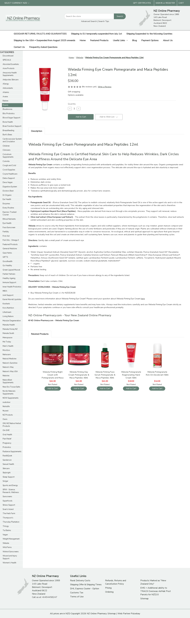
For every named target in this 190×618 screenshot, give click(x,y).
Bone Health (8, 122)
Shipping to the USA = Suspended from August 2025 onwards (44, 40)
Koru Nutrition (8, 308)
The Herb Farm (9, 513)
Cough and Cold (9, 165)
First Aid (6, 236)
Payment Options (150, 40)
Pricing (108, 587)
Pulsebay (135, 613)
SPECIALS (7, 60)
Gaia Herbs (7, 253)
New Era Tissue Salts (11, 387)
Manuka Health (9, 325)
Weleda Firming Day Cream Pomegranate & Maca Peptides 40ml (78, 375)
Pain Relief (7, 439)
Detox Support (9, 178)
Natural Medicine (9, 358)
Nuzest (5, 411)
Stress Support (9, 505)
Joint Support (8, 295)
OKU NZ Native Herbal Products (12, 424)
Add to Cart (52, 357)
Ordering (109, 591)
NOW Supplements (10, 398)
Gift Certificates (142, 3)
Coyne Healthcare (10, 174)
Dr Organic (7, 195)
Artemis (6, 92)
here (143, 298)
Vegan (5, 534)
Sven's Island (8, 509)
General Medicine (10, 248)
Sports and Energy (10, 485)
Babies (5, 101)
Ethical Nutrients (9, 219)
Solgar (5, 481)
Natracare (7, 354)
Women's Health (9, 563)
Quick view (52, 352)
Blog (134, 40)
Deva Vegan (8, 182)
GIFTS (5, 257)
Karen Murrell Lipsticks (12, 299)
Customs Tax (76, 592)
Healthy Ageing (9, 278)
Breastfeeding (8, 130)
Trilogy (6, 526)
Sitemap (144, 598)
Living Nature (8, 316)
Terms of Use (77, 596)
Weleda (6, 543)
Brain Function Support (12, 126)
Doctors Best (8, 191)
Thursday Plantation (11, 522)
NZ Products (8, 415)
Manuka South (8, 333)
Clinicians (6, 150)
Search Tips (103, 21)
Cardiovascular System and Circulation (12, 140)
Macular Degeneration (12, 320)
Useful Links (119, 40)
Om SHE (6, 430)
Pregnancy (7, 443)
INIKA (5, 291)
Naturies (6, 375)
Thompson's (8, 518)
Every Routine (8, 208)
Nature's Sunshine (10, 363)
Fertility (6, 231)
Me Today (7, 342)
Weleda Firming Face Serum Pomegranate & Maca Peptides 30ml (105, 375)
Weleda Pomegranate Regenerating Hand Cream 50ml (131, 375)
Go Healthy (7, 265)
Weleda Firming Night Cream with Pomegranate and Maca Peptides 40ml (52, 375)
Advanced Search (89, 21)
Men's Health (8, 346)
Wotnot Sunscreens (11, 551)
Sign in (159, 3)
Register (170, 3)
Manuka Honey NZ (10, 329)
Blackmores (7, 109)
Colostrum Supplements (8, 155)
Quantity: (72, 104)
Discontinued (8, 56)
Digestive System (10, 186)
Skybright (6, 472)
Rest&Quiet (7, 455)
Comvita (6, 161)
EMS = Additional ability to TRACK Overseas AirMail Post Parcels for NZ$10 (155, 591)
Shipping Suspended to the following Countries (149, 33)
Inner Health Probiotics (12, 287)
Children (6, 146)
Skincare (6, 468)
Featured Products (99, 40)
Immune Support (9, 282)
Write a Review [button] (104, 87)
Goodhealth (7, 261)
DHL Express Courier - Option (84, 588)
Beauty (5, 105)
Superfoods (7, 501)
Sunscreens (7, 496)
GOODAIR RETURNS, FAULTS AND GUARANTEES (40, 33)
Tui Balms (7, 530)
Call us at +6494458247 (44, 597)
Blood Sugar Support (11, 117)
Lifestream (7, 312)
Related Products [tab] (40, 334)
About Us (168, 40)
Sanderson (7, 460)
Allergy (6, 84)
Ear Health (7, 199)
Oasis (5, 419)
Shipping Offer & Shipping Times (86, 584)
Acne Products (8, 68)
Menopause (7, 337)
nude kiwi (6, 402)
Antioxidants (8, 88)
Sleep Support (8, 477)
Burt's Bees (7, 134)
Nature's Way (8, 367)
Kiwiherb (6, 303)
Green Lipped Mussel (11, 270)
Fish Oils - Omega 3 (11, 240)
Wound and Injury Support (10, 557)
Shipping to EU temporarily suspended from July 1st (96, 33)
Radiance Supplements (12, 451)
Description (36, 131)
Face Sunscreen (9, 227)
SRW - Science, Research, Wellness (11, 491)
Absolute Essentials (11, 64)
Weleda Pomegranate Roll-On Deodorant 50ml (157, 373)
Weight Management (11, 539)
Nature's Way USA (10, 371)
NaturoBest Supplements (8, 381)
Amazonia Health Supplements (10, 74)
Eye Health (7, 223)
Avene (5, 96)
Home (83, 40)
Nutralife (6, 406)
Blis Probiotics (9, 113)
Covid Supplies (9, 170)
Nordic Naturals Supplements (9, 392)
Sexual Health (8, 464)
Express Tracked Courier (9, 213)
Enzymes (6, 203)
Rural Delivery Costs (80, 580)
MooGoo (6, 350)
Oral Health (7, 434)
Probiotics (7, 447)
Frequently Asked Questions (43, 47)
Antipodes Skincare (10, 79)
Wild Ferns (7, 547)
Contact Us (19, 47)
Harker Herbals (9, 274)
